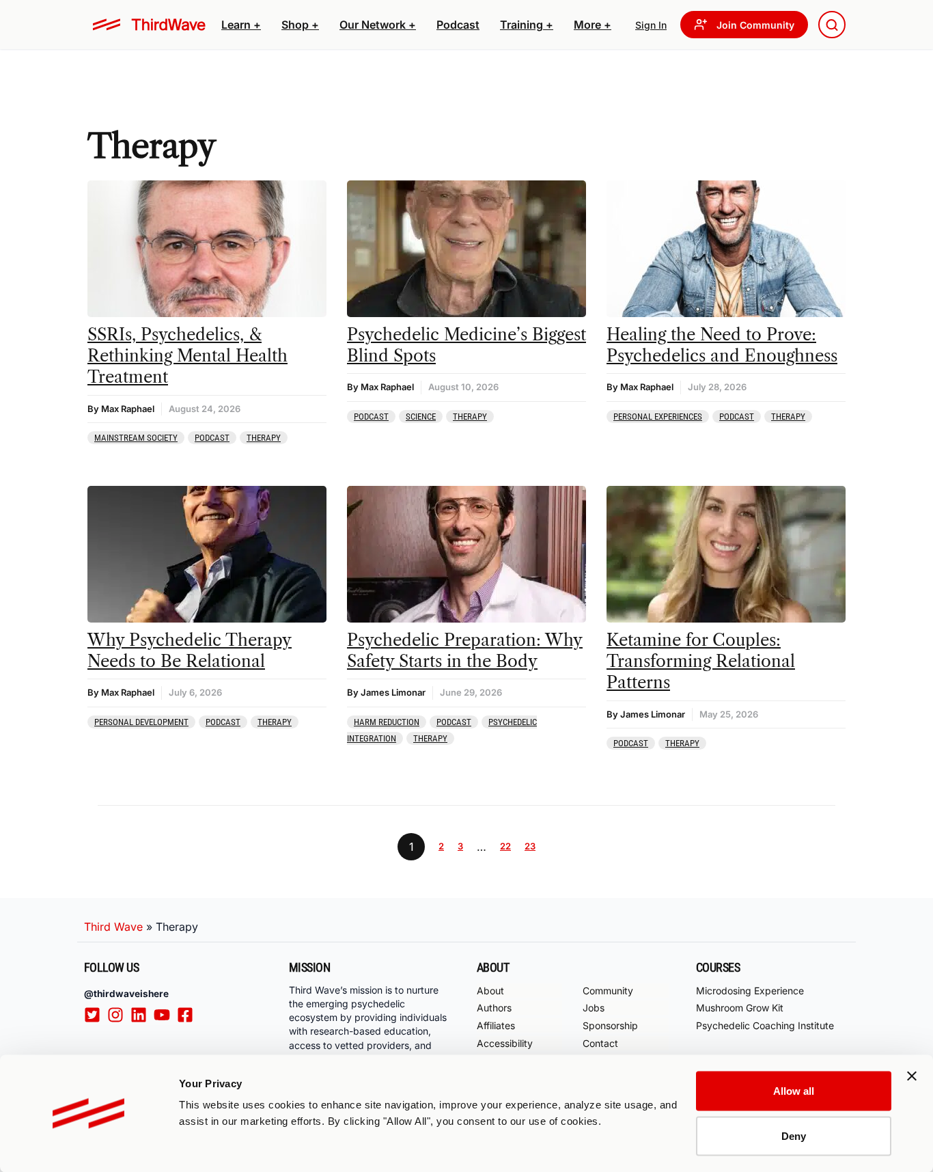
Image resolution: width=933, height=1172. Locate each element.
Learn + (241, 24)
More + (592, 24)
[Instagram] (118, 1015)
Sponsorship (610, 1025)
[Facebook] (188, 1015)
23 (530, 846)
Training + (526, 24)
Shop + (300, 24)
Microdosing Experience (750, 990)
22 (505, 846)
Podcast (457, 24)
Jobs (593, 1007)
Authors (494, 1007)
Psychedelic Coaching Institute (765, 1025)
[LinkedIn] (142, 1015)
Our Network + (377, 24)
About (490, 990)
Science (421, 416)
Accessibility (505, 1043)
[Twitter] (95, 1015)
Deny (793, 1135)
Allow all (793, 1091)
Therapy (264, 438)
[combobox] (832, 24)
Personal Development (141, 722)
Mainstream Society (136, 438)
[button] (241, 24)
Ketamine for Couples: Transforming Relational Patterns (701, 661)
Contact (600, 1043)
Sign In (651, 25)
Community (608, 990)
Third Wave (113, 926)
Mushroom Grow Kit (739, 1007)
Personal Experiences (657, 416)
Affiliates (496, 1025)
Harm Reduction (386, 722)
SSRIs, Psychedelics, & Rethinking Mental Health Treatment (187, 356)
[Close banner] (912, 1076)
